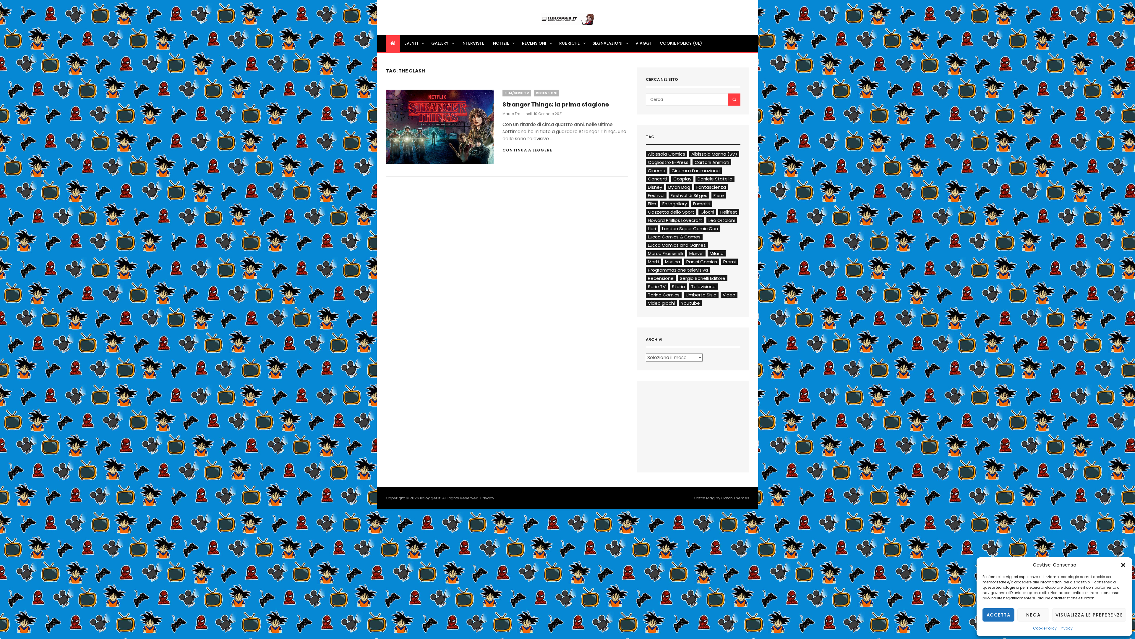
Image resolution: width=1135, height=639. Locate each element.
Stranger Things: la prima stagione (555, 104)
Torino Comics (664, 295)
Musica (672, 262)
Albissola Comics (666, 154)
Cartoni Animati (712, 162)
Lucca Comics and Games (677, 245)
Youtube (690, 303)
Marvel (696, 253)
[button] (1123, 565)
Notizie (501, 43)
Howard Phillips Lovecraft (675, 220)
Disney (655, 187)
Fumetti (701, 204)
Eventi (411, 43)
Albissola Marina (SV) (714, 154)
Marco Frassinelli (517, 113)
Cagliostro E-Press (668, 162)
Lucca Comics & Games (674, 237)
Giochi (707, 212)
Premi (729, 262)
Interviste (472, 43)
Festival (656, 195)
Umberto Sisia (701, 295)
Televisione (703, 286)
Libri (652, 228)
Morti (653, 262)
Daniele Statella (715, 179)
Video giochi (661, 303)
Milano (717, 253)
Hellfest (728, 212)
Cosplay (682, 179)
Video (729, 295)
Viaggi (643, 43)
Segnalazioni (607, 43)
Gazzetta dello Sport (671, 212)
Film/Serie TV (517, 93)
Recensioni (534, 43)
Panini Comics (701, 262)
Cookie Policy (1045, 628)
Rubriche (569, 43)
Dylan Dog (679, 187)
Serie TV (657, 286)
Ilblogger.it (430, 498)
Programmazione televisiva (678, 270)
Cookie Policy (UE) (681, 43)
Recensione (661, 278)
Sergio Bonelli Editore (702, 278)
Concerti (657, 179)
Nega (1033, 615)
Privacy (1066, 628)
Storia (678, 286)
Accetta (999, 615)
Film (652, 204)
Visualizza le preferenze (1089, 615)
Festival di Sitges (689, 195)
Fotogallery (674, 204)
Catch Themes (735, 498)
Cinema (656, 170)
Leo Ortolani (721, 220)
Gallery (439, 43)
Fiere (719, 195)
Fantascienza (711, 187)
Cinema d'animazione (696, 170)
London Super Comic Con (690, 228)
